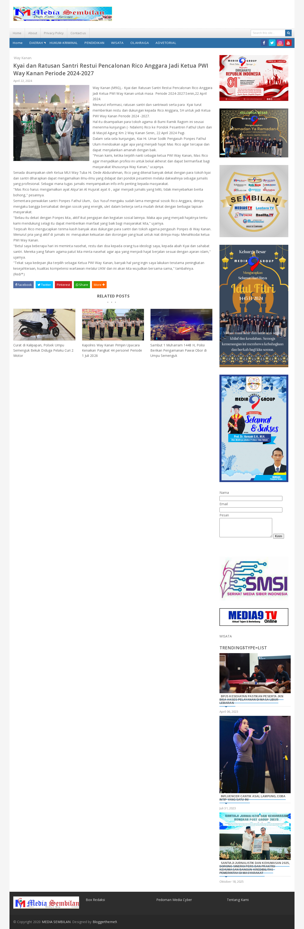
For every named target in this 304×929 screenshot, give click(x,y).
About (32, 33)
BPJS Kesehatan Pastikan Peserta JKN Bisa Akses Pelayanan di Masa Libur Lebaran (251, 700)
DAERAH (36, 43)
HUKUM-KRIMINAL (64, 43)
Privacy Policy (54, 33)
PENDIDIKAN (94, 43)
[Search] (288, 33)
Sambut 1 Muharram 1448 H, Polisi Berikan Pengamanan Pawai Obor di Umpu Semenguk (178, 350)
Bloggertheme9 (105, 922)
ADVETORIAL (166, 43)
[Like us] (264, 42)
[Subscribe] (288, 42)
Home (17, 33)
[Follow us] (272, 42)
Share (83, 285)
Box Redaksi (95, 899)
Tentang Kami (238, 899)
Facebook (24, 285)
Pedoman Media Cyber (174, 899)
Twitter (45, 285)
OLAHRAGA (139, 43)
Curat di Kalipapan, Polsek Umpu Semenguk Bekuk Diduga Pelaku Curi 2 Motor (43, 350)
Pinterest (63, 285)
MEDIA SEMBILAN (56, 922)
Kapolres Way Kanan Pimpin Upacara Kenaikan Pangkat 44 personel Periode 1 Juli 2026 (112, 350)
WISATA (117, 43)
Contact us (78, 33)
